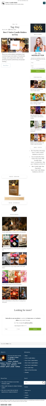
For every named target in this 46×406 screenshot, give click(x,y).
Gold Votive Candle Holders (31, 365)
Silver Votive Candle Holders (31, 362)
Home (7, 343)
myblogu (17, 366)
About (26, 392)
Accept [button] (10, 404)
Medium (2, 363)
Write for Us (28, 390)
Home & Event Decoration (31, 370)
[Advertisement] (23, 13)
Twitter (10, 361)
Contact (27, 395)
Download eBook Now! (14, 198)
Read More (5, 65)
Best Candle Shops (29, 367)
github (7, 366)
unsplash (3, 365)
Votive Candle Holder (11, 2)
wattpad (2, 366)
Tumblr (19, 363)
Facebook (15, 361)
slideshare (14, 365)
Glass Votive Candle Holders (31, 360)
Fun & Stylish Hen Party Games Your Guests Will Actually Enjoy (38, 158)
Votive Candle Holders (30, 358)
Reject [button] (6, 404)
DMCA (26, 397)
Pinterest (8, 363)
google (12, 366)
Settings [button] (2, 404)
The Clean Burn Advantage (38, 150)
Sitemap (27, 372)
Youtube (14, 363)
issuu (8, 365)
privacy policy (41, 68)
